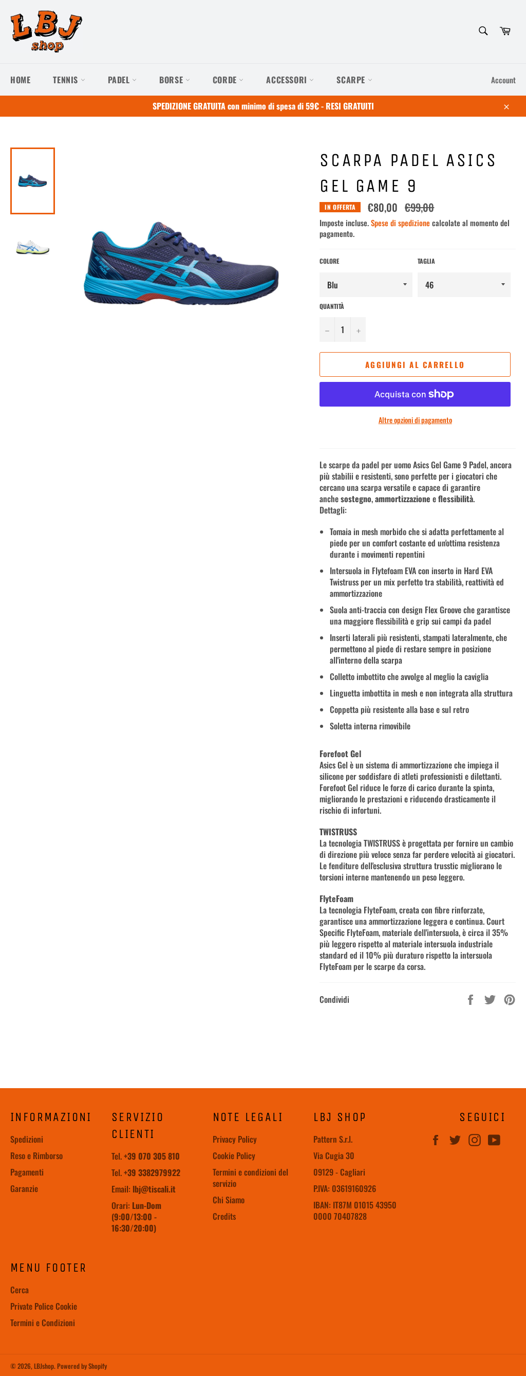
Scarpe (351, 80)
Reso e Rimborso (36, 1155)
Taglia (426, 261)
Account (503, 79)
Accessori (287, 80)
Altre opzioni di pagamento (415, 420)
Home (20, 80)
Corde (226, 80)
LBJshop (44, 1366)
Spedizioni (26, 1139)
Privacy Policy (235, 1139)
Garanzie (24, 1188)
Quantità (332, 306)
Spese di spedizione (400, 222)
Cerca (19, 1289)
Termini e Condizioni (42, 1322)
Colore (329, 261)
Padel (120, 80)
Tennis (66, 80)
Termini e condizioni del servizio (250, 1177)
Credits (224, 1216)
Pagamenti (27, 1172)
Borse (172, 80)
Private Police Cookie (43, 1306)
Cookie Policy (234, 1155)
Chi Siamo (229, 1200)
